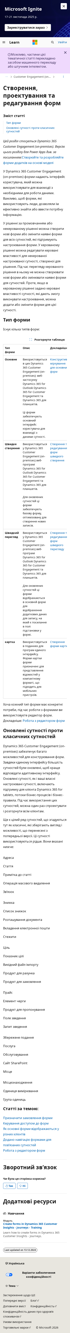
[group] (35, 521)
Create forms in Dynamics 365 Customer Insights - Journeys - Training (30, 1225)
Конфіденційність (42, 1306)
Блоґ (34, 1300)
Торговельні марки (15, 1327)
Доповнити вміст (14, 1306)
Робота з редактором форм (44, 721)
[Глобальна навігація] (4, 42)
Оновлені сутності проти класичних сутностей (30, 129)
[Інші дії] (63, 77)
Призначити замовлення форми (27, 1118)
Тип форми (13, 123)
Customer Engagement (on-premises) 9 (33, 76)
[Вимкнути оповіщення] (64, 6)
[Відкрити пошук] (52, 42)
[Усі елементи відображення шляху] (6, 77)
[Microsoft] (35, 42)
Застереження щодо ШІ (19, 1295)
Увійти (62, 42)
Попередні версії (14, 1300)
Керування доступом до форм (26, 1123)
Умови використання (17, 1322)
